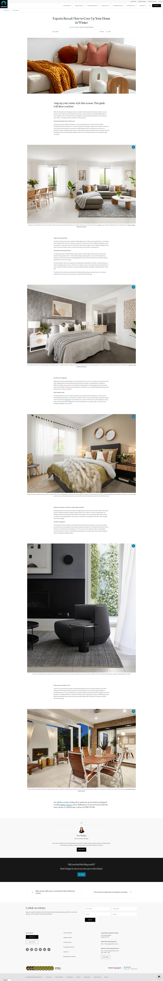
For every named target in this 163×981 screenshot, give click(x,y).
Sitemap (106, 977)
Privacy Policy (49, 977)
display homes (66, 805)
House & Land (105, 5)
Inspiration (142, 5)
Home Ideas (16, 10)
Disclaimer (78, 977)
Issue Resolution (87, 977)
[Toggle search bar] (149, 5)
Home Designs (66, 5)
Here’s (99, 225)
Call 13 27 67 (32, 942)
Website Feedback (97, 977)
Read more (81, 849)
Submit (90, 920)
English (5, 980)
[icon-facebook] (27, 949)
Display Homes (79, 5)
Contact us (157, 5)
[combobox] (7, 980)
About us (66, 952)
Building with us (131, 5)
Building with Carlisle (69, 956)
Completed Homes (117, 5)
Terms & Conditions (59, 977)
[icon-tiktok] (40, 949)
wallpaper (67, 399)
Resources (6, 10)
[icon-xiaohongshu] (48, 949)
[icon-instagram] (31, 949)
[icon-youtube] (35, 949)
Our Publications (69, 977)
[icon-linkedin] (44, 949)
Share (102, 31)
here (57, 134)
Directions (105, 957)
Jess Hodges (75, 27)
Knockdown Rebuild (92, 5)
